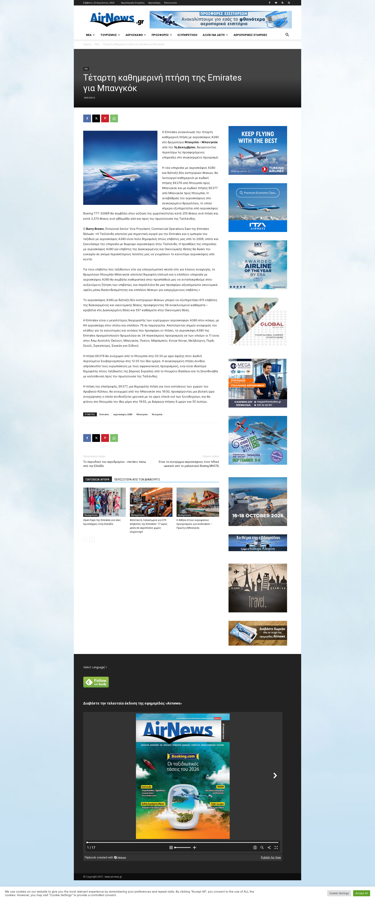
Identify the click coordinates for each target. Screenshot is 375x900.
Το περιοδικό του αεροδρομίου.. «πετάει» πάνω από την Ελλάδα (114, 464)
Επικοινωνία (170, 2)
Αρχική (87, 44)
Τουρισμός (108, 35)
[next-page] (91, 539)
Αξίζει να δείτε (214, 35)
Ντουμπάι (157, 414)
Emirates (104, 414)
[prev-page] (85, 539)
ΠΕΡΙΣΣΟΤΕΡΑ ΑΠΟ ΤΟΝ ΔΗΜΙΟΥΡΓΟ (137, 479)
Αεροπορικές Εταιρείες (133, 2)
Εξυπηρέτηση (187, 35)
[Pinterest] (105, 118)
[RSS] (282, 2)
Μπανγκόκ (142, 414)
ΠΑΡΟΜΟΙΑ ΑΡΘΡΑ (98, 479)
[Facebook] (269, 2)
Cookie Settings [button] (339, 893)
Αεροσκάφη (154, 2)
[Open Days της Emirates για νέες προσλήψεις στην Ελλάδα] (104, 502)
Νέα (89, 35)
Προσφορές (160, 35)
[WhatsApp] (114, 118)
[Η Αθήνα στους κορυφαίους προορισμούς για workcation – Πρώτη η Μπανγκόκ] (198, 502)
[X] (289, 2)
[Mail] (276, 2)
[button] (287, 35)
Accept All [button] (361, 893)
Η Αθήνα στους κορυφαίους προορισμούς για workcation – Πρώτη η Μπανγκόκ (194, 524)
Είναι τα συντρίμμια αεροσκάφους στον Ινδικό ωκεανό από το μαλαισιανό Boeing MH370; (189, 464)
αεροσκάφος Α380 (122, 414)
